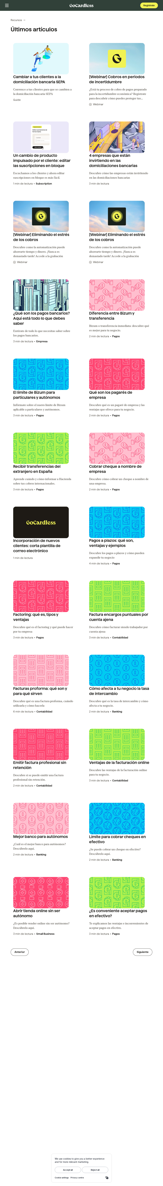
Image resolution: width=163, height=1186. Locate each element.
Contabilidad (120, 637)
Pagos (116, 336)
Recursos (16, 20)
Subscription (44, 183)
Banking (117, 711)
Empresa (41, 341)
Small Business (45, 934)
